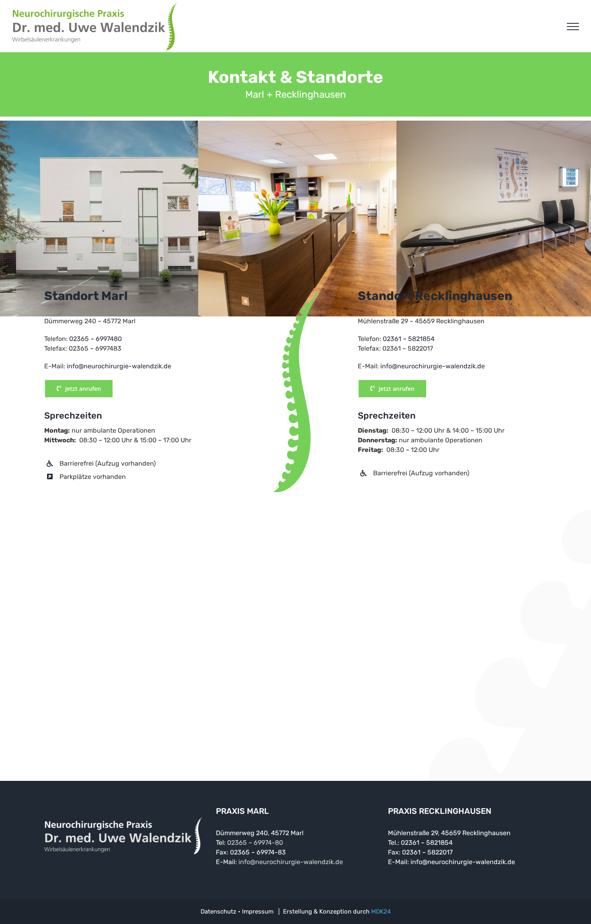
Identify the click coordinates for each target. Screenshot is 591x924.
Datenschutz (218, 911)
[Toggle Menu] (572, 26)
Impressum (257, 911)
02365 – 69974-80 (255, 842)
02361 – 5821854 (409, 339)
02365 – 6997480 (95, 339)
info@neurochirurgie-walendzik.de (119, 366)
